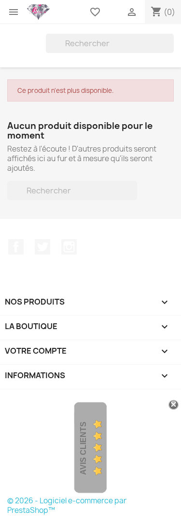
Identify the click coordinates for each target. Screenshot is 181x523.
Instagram (69, 247)
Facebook (16, 247)
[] (170, 50)
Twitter (42, 247)
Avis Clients (83, 448)
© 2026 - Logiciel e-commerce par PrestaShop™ (66, 505)
